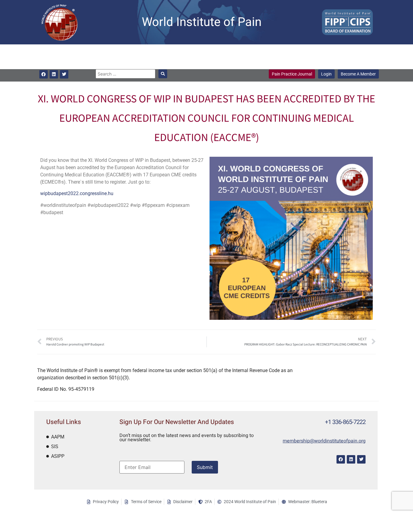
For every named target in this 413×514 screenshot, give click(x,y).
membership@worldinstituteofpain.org (324, 441)
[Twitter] (64, 74)
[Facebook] (43, 74)
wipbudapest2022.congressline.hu (76, 193)
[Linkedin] (54, 74)
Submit (205, 467)
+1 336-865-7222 (345, 422)
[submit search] (162, 73)
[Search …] (125, 74)
